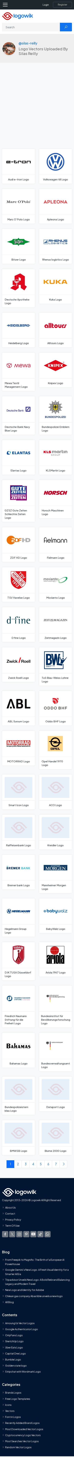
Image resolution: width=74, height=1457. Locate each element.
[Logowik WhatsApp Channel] (47, 1234)
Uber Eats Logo (14, 1347)
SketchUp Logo (14, 1341)
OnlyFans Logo (14, 1335)
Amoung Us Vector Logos (20, 1323)
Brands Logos (13, 1392)
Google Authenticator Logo (21, 1329)
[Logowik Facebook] (5, 1234)
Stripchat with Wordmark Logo (23, 1371)
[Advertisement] (37, 110)
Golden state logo (16, 1365)
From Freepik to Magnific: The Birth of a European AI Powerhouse (34, 1261)
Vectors (9, 1410)
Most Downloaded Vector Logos (24, 1429)
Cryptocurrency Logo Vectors (23, 1435)
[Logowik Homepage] (17, 16)
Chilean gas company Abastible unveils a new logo (34, 1296)
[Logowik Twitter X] (12, 1234)
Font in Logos (13, 1416)
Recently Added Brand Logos (22, 1422)
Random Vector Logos (18, 1447)
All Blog (9, 1302)
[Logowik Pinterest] (26, 1234)
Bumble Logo (13, 1359)
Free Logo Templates (17, 1398)
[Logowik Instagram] (19, 1234)
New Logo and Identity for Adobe (24, 1289)
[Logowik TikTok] (40, 1234)
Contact (10, 1213)
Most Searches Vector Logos (22, 1441)
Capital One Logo (15, 1353)
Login (46, 4)
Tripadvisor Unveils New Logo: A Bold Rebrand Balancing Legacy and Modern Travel (37, 1281)
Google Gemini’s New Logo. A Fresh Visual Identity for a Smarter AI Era (37, 1271)
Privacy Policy (13, 1219)
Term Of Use (12, 1225)
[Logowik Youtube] (33, 1234)
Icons (8, 1404)
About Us (10, 1207)
